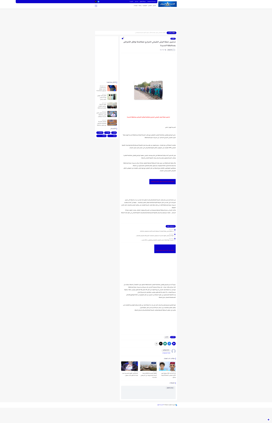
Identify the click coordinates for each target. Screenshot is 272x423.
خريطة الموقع (143, 1)
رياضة (140, 5)
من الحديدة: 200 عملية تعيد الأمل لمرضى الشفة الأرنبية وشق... (168, 375)
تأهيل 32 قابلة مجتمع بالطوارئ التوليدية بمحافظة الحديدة (102, 106)
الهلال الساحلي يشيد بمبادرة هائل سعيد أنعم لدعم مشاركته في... (150, 32)
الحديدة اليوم (160, 404)
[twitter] (96, 2)
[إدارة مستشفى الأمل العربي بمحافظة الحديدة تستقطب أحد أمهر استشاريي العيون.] (112, 114)
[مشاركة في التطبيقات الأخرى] (156, 343)
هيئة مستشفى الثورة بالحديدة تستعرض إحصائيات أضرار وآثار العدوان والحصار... (155, 235)
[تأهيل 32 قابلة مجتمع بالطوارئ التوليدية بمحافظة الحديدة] (112, 105)
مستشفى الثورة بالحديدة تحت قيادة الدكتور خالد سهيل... (130, 374)
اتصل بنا (131, 1)
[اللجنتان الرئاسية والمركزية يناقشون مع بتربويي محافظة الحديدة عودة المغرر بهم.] (112, 123)
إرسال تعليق (170, 387)
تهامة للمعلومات (166, 353)
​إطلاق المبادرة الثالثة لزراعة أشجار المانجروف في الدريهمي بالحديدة (149, 375)
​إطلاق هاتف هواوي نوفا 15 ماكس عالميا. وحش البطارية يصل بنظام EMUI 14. (101, 98)
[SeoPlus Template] (176, 405)
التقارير (150, 5)
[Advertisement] (136, 20)
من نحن (136, 1)
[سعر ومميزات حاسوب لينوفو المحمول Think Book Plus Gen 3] (112, 88)
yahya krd (170, 49)
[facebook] (98, 2)
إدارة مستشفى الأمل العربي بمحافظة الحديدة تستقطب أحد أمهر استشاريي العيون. (101, 115)
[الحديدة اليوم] (167, 4)
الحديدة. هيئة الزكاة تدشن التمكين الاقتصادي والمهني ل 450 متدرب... (157, 240)
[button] (169, 343)
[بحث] (96, 6)
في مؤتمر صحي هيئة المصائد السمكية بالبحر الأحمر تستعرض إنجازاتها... (156, 231)
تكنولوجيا (145, 5)
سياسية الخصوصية (152, 1)
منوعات (136, 5)
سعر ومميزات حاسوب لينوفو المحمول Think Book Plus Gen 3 (101, 89)
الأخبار (154, 5)
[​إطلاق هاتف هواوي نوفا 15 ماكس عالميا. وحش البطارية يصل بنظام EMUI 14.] (112, 97)
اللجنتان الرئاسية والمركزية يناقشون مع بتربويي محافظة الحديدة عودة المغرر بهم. (101, 123)
